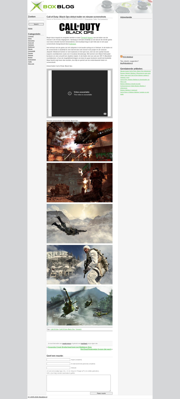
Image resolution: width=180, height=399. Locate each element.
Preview (30, 53)
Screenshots (32, 59)
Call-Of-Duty (55, 329)
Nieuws (30, 49)
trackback (84, 343)
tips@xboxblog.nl (126, 63)
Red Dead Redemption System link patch (96, 349)
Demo (30, 38)
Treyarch (84, 38)
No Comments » (103, 19)
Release (30, 55)
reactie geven (66, 343)
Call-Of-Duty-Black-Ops (67, 329)
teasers (90, 38)
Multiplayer (31, 47)
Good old (31, 42)
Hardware (31, 45)
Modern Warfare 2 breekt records (130, 83)
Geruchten (31, 40)
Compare (31, 36)
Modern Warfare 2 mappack (128, 90)
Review (30, 57)
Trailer (30, 61)
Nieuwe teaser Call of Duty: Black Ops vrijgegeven (135, 71)
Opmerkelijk (31, 51)
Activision (72, 44)
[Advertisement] (77, 337)
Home (30, 28)
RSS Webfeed (128, 57)
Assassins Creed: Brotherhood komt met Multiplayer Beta (70, 347)
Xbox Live (31, 63)
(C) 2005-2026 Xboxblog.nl (37, 397)
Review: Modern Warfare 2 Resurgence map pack (135, 73)
